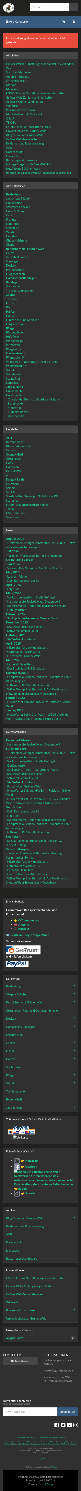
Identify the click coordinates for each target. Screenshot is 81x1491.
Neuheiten (13, 836)
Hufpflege (12, 336)
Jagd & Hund (14, 1107)
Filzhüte (11, 219)
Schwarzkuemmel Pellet (22, 630)
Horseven (12, 467)
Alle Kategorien (18, 21)
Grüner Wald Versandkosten (24, 101)
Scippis (10, 488)
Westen (11, 232)
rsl (7, 475)
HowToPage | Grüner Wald (23, 168)
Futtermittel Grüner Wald (23, 656)
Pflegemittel (14, 349)
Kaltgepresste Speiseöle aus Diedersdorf (33, 601)
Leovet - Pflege (17, 576)
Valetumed (13, 517)
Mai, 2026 (12, 572)
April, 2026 (13, 585)
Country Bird (14, 454)
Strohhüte (12, 227)
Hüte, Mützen (15, 211)
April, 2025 (13, 643)
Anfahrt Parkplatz (17, 76)
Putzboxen (13, 345)
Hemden (11, 236)
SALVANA (12, 483)
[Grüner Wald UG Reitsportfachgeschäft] (13, 8)
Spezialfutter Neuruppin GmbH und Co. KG (34, 568)
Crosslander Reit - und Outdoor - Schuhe (33, 399)
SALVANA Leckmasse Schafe (25, 626)
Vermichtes (13, 807)
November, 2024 (17, 672)
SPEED (10, 492)
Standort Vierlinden (18, 72)
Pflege (10, 1075)
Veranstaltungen (17, 849)
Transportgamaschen (19, 290)
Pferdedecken (15, 269)
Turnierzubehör (17, 412)
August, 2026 (15, 538)
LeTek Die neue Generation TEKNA (28, 126)
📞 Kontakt (21, 928)
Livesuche (12, 156)
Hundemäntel (15, 391)
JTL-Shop (47, 1484)
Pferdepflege (14, 332)
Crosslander (14, 458)
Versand (54, 1467)
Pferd (9, 307)
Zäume (10, 1042)
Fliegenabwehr (15, 353)
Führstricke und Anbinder (22, 320)
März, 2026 (13, 593)
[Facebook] (56, 1425)
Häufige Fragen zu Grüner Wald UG (29, 164)
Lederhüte (12, 223)
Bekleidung (13, 986)
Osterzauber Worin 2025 (23, 651)
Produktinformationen (20, 110)
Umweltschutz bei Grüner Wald (26, 131)
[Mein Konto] (74, 22)
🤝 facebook (28, 1166)
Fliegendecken (15, 274)
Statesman (13, 500)
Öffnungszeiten (16, 80)
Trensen (11, 299)
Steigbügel (13, 378)
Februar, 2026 (15, 614)
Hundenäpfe (14, 395)
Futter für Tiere (16, 748)
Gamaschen (13, 286)
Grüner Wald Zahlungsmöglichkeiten (29, 97)
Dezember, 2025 (17, 622)
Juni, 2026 (13, 564)
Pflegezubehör (15, 357)
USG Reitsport (15, 513)
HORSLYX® (13, 471)
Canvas (11, 450)
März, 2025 (13, 660)
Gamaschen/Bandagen (20, 1026)
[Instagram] (75, 1425)
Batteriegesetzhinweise (21, 160)
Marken (11, 84)
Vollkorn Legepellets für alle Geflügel (31, 597)
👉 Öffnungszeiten (26, 920)
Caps (9, 215)
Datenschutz (14, 151)
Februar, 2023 (15, 697)
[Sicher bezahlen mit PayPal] (21, 1130)
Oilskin (10, 118)
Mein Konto (13, 89)
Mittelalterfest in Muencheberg (27, 647)
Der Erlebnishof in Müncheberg (27, 668)
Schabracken (15, 403)
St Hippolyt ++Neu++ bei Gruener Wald (32, 618)
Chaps (10, 244)
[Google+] (69, 1425)
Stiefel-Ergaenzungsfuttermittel (27, 504)
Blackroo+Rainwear (19, 446)
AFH (9, 437)
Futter (10, 1051)
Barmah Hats (14, 442)
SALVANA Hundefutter (22, 639)
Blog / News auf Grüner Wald (24, 135)
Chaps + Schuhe (16, 994)
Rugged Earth (15, 479)
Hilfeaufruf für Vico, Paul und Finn (28, 685)
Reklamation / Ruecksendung (25, 143)
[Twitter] (63, 1425)
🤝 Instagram (29, 1160)
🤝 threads (27, 1193)
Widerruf (12, 105)
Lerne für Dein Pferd (20, 664)
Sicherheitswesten (18, 257)
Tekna (10, 508)
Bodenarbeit (15, 416)
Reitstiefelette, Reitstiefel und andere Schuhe (36, 605)
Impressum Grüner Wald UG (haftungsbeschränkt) (38, 172)
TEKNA (11, 122)
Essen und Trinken (18, 740)
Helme (10, 253)
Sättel (10, 1083)
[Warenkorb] (63, 22)
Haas (9, 463)
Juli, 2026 (12, 551)
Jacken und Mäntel (18, 198)
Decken (11, 1018)
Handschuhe (14, 202)
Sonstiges (12, 261)
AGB (9, 147)
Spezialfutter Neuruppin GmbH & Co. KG (32, 496)
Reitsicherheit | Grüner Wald (24, 1002)
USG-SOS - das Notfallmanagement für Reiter (35, 93)
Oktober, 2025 (16, 635)
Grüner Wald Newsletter (22, 139)
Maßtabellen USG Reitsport (24, 114)
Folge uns (13, 589)
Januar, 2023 (14, 710)
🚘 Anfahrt (21, 924)
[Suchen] (73, 7)
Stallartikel (14, 407)
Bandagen (12, 282)
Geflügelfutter (16, 610)
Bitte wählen (19, 1361)
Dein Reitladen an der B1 (23, 580)
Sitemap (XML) (40, 1459)
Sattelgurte (13, 374)
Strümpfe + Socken (18, 207)
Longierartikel (15, 324)
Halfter (11, 315)
